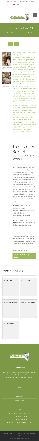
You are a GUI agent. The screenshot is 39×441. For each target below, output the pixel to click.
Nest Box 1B (8, 281)
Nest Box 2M (25, 281)
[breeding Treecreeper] (7, 78)
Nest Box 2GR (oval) (10, 302)
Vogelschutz (15, 33)
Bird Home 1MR (9, 324)
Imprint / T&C (20, 397)
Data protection (19, 400)
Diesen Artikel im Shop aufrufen (21, 256)
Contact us (19, 393)
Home (9, 33)
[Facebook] (19, 8)
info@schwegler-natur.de (27, 1)
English (17, 4)
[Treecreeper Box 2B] (7, 59)
